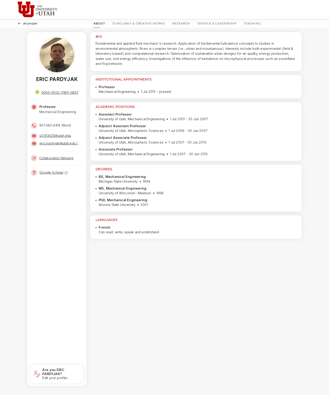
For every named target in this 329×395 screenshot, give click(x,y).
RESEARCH (181, 23)
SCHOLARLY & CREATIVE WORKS (138, 23)
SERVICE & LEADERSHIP (217, 23)
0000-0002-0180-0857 (60, 92)
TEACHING (252, 23)
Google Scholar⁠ (51, 172)
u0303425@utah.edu (55, 135)
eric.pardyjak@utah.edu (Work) (60, 143)
